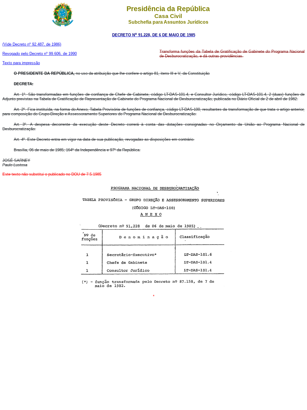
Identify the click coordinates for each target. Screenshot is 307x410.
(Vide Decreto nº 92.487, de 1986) (31, 44)
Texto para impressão (21, 63)
